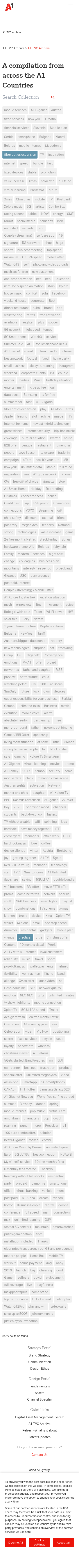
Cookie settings (39, 1542)
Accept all (63, 1542)
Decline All (15, 1542)
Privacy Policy (24, 18)
